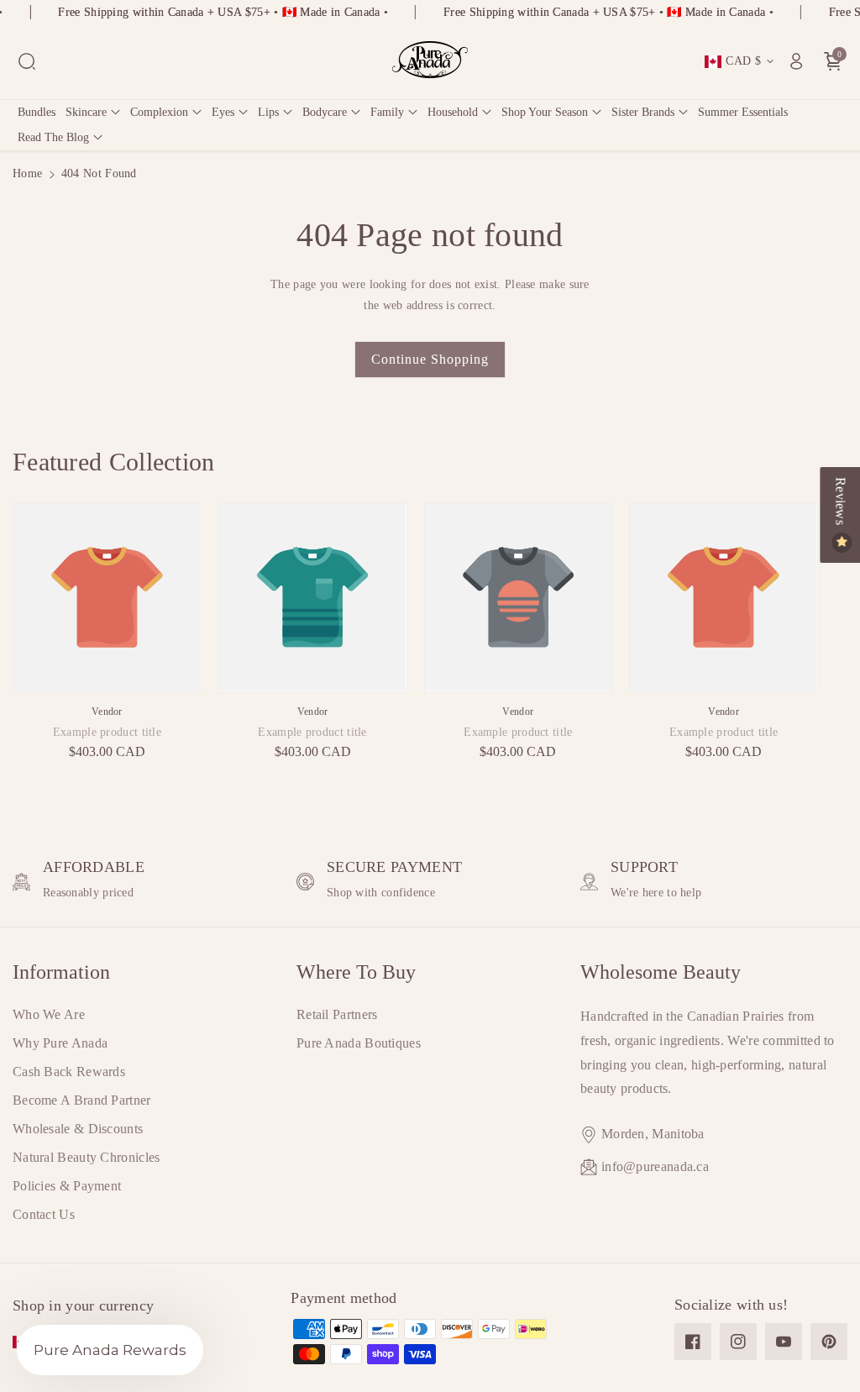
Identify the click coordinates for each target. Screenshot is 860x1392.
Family (387, 112)
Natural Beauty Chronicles (86, 1157)
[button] (27, 61)
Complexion (159, 112)
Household (452, 112)
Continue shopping (430, 359)
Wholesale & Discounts (78, 1128)
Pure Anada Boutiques (358, 1043)
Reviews (840, 502)
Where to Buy (356, 972)
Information (61, 972)
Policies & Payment (67, 1186)
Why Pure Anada (60, 1043)
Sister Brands (642, 112)
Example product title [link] (107, 732)
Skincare (86, 112)
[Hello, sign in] (796, 61)
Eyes (223, 112)
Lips (268, 112)
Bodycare (324, 112)
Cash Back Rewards (69, 1071)
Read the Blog (53, 137)
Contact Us (44, 1214)
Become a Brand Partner (82, 1100)
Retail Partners (337, 1014)
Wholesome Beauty (660, 972)
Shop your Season (544, 112)
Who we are (49, 1014)
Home (27, 173)
